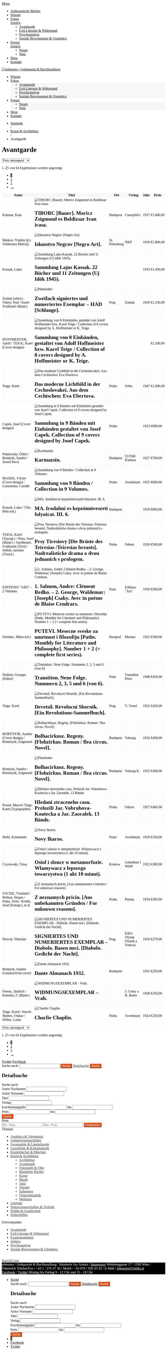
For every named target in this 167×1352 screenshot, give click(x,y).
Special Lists (10, 1260)
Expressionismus (21, 1237)
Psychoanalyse (29, 34)
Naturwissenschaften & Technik (32, 1207)
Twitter (23, 1272)
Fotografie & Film (31, 1168)
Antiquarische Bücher (25, 11)
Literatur (16, 1203)
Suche (96, 1066)
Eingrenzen (93, 1125)
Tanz (22, 1183)
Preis (5, 1112)
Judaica (15, 1241)
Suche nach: (10, 1066)
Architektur (27, 1160)
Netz (22, 54)
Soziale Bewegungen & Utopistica (43, 38)
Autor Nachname (13, 1089)
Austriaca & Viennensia (26, 1136)
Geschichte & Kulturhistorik (29, 1148)
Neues (23, 50)
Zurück (15, 23)
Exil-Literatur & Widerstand (38, 30)
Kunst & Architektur (24, 131)
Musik (23, 1179)
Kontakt (16, 62)
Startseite (16, 123)
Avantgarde (27, 27)
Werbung (25, 1199)
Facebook (8, 1272)
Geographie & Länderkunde (29, 1144)
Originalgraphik (30, 1195)
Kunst (23, 1175)
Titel (5, 1098)
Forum (15, 42)
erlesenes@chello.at (130, 1268)
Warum (15, 15)
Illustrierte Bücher (31, 1172)
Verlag (6, 1102)
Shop (14, 58)
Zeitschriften (19, 1215)
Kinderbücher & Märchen (28, 1152)
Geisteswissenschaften (25, 1140)
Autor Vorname (12, 1093)
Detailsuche (81, 1066)
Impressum (98, 1264)
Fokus (14, 19)
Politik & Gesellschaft (25, 1211)
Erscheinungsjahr (13, 1107)
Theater (24, 1187)
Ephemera (26, 1191)
